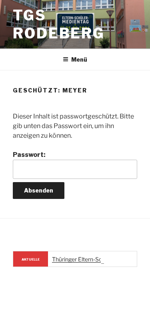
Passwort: (29, 155)
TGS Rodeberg (59, 24)
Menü (79, 59)
